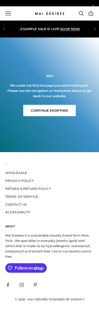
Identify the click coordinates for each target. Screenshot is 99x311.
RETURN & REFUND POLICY (28, 189)
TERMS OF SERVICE (21, 197)
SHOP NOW (70, 29)
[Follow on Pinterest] (35, 285)
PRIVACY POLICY (19, 181)
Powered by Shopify (66, 299)
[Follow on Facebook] (8, 285)
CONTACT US (16, 204)
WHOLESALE (16, 173)
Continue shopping (49, 110)
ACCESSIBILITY (18, 212)
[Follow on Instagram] (21, 285)
